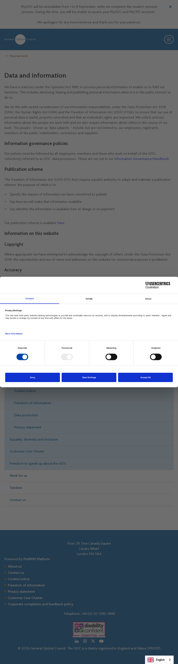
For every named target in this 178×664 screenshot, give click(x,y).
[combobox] (159, 660)
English (160, 659)
